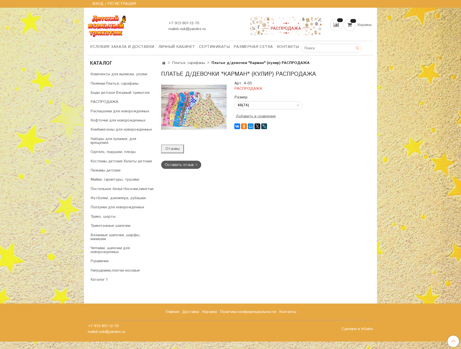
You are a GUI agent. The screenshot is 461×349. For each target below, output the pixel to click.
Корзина (209, 312)
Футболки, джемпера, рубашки (118, 198)
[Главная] (164, 63)
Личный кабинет (176, 47)
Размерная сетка (253, 47)
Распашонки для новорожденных (120, 111)
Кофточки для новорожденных (118, 120)
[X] (257, 126)
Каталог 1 (99, 279)
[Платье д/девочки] (194, 107)
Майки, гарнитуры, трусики (115, 179)
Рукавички (100, 261)
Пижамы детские (106, 170)
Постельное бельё (107, 189)
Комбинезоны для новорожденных (121, 129)
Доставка (190, 312)
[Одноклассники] (244, 126)
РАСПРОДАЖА (104, 102)
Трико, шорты (103, 216)
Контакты (288, 47)
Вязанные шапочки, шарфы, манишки (115, 237)
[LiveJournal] (264, 126)
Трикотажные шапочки (110, 225)
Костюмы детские (107, 161)
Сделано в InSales (357, 329)
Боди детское (103, 92)
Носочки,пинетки (138, 189)
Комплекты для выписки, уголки (119, 74)
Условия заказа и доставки (122, 47)
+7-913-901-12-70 (184, 23)
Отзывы (172, 149)
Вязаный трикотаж (133, 92)
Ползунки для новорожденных (117, 207)
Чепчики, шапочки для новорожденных (110, 250)
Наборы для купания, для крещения (113, 141)
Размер (241, 97)
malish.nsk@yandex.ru (187, 29)
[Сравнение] (337, 24)
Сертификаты (214, 47)
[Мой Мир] (251, 126)
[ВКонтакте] (237, 126)
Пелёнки (98, 83)
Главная (172, 312)
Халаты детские (137, 161)
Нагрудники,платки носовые (115, 270)
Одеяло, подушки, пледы (113, 152)
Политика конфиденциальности (248, 312)
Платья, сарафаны (188, 63)
